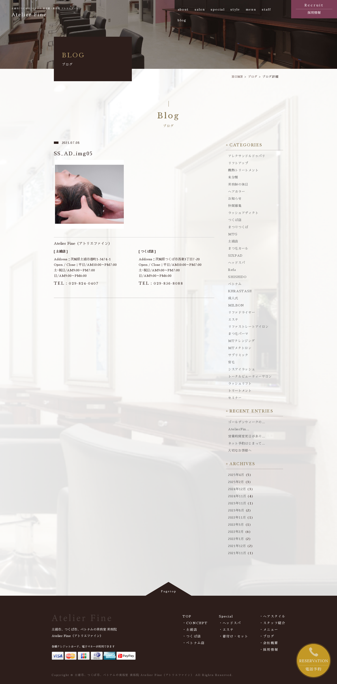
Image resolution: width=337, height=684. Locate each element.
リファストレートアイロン (248, 326)
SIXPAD (235, 255)
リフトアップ (238, 163)
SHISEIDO (237, 276)
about (183, 9)
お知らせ (235, 198)
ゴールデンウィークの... (246, 422)
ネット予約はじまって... (246, 443)
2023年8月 (236, 510)
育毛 (231, 362)
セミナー (235, 397)
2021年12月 (237, 546)
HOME (237, 76)
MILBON (236, 305)
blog (182, 20)
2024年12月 (237, 489)
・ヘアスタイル (272, 616)
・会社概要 (269, 643)
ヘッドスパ (236, 262)
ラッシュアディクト (243, 212)
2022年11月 (237, 517)
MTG (233, 234)
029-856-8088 (161, 283)
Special (226, 616)
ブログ (253, 76)
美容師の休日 (238, 184)
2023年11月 (237, 503)
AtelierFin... (238, 429)
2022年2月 (236, 531)
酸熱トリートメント (243, 170)
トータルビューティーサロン (250, 376)
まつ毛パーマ (238, 333)
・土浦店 (189, 629)
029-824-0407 (76, 283)
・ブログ (267, 636)
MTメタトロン (239, 348)
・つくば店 (191, 636)
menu (251, 9)
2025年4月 (236, 474)
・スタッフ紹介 (272, 623)
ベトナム (235, 284)
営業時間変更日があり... (246, 436)
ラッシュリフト (240, 383)
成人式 (233, 298)
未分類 (233, 177)
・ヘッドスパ (230, 623)
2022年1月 (236, 538)
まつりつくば (238, 227)
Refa (232, 269)
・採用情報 (269, 649)
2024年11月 (237, 496)
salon (200, 9)
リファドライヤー (241, 312)
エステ (233, 319)
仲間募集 (235, 205)
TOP (186, 616)
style (235, 9)
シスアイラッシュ (241, 369)
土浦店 (233, 241)
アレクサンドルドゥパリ (246, 156)
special (218, 9)
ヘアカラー (236, 191)
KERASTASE (240, 291)
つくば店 (235, 220)
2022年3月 (236, 524)
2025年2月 (236, 482)
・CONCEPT (195, 623)
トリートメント (240, 390)
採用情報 (314, 8)
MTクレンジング (241, 340)
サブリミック (238, 355)
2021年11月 (237, 553)
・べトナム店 (193, 643)
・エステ (226, 629)
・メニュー (269, 629)
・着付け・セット (234, 636)
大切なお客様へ (240, 450)
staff (266, 9)
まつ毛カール (238, 248)
